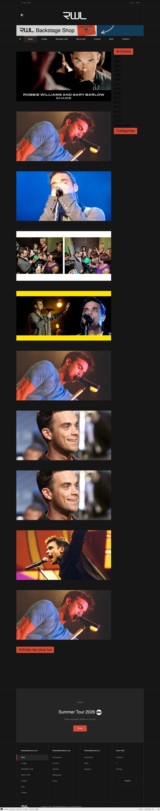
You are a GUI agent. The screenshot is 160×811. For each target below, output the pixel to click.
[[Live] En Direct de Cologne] (64, 315)
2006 (117, 79)
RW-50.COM (80, 39)
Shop (111, 39)
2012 (117, 107)
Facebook (119, 757)
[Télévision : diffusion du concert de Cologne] (64, 495)
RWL (75, 15)
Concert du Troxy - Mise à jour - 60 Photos (111, 668)
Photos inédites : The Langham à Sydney (47, 668)
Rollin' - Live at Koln (36, 164)
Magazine (87, 769)
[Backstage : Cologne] (64, 256)
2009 (117, 93)
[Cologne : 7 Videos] (64, 196)
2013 (117, 111)
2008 (117, 88)
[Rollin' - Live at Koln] (64, 136)
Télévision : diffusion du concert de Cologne (56, 523)
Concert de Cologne (36, 463)
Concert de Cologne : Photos (44, 582)
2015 (117, 120)
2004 (117, 70)
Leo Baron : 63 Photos (34, 677)
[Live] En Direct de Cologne (42, 343)
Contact (126, 39)
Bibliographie (57, 775)
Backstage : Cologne (37, 283)
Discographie (57, 757)
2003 (117, 66)
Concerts (56, 763)
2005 (117, 75)
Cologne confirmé (34, 403)
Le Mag (44, 39)
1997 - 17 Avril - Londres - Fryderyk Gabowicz (50, 658)
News (30, 39)
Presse (55, 781)
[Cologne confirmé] (64, 375)
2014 (117, 116)
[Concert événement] (64, 614)
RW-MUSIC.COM (62, 39)
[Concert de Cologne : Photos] (64, 555)
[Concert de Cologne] (64, 435)
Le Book (97, 39)
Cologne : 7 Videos (35, 223)
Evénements (88, 757)
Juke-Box (56, 769)
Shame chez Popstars (38, 104)
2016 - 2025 (122, 125)
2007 (117, 84)
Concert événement (36, 642)
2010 (117, 98)
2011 (117, 102)
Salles (86, 763)
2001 (117, 57)
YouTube (119, 769)
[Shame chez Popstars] (64, 76)
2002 (117, 61)
